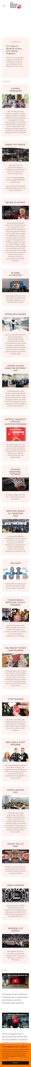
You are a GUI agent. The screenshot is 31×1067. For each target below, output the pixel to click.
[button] (4, 5)
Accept (15, 1063)
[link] (15, 5)
